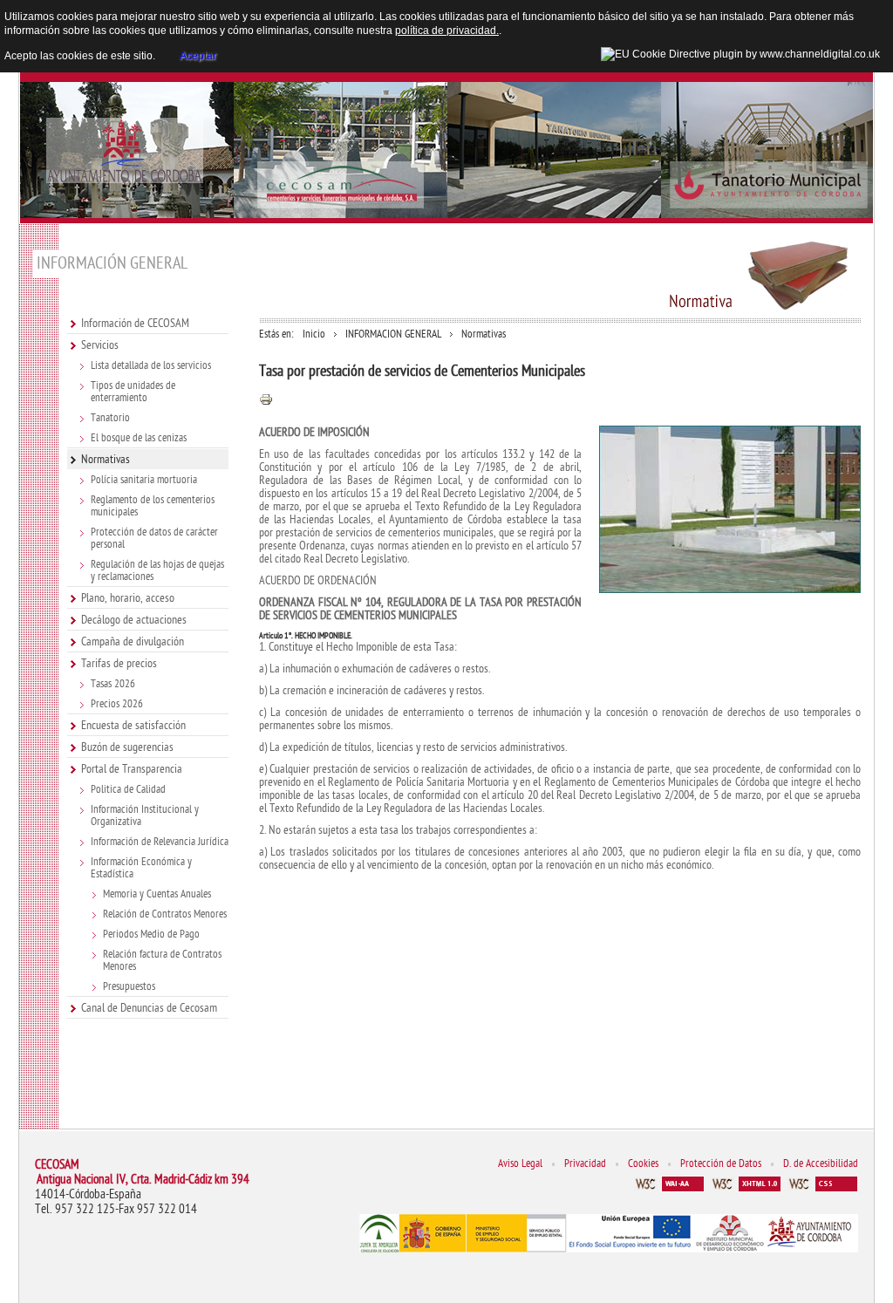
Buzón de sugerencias (127, 747)
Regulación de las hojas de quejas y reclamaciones (157, 570)
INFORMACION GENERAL (393, 334)
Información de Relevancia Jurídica (159, 842)
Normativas (105, 459)
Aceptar (198, 56)
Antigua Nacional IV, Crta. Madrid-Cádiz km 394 (143, 1179)
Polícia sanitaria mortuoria (144, 480)
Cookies (643, 1163)
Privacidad (585, 1163)
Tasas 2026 (113, 684)
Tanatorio (110, 418)
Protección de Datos (720, 1163)
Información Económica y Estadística (141, 868)
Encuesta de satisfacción (133, 725)
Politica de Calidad (128, 789)
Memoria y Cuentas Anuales (157, 894)
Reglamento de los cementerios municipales (153, 506)
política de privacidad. (447, 30)
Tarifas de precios (119, 663)
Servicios (100, 344)
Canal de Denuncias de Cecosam (149, 1007)
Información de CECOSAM (135, 323)
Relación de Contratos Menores (165, 914)
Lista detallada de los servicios (151, 365)
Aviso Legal (520, 1163)
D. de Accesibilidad (820, 1163)
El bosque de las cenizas (139, 438)
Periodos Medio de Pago (151, 934)
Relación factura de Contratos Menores (162, 960)
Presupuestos (129, 986)
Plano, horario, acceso (127, 597)
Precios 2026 (117, 704)
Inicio (314, 334)
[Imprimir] (266, 403)
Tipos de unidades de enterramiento (133, 391)
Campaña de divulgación (132, 641)
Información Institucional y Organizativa (145, 815)
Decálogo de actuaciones (134, 619)
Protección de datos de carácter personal (154, 538)
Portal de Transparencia (131, 768)
